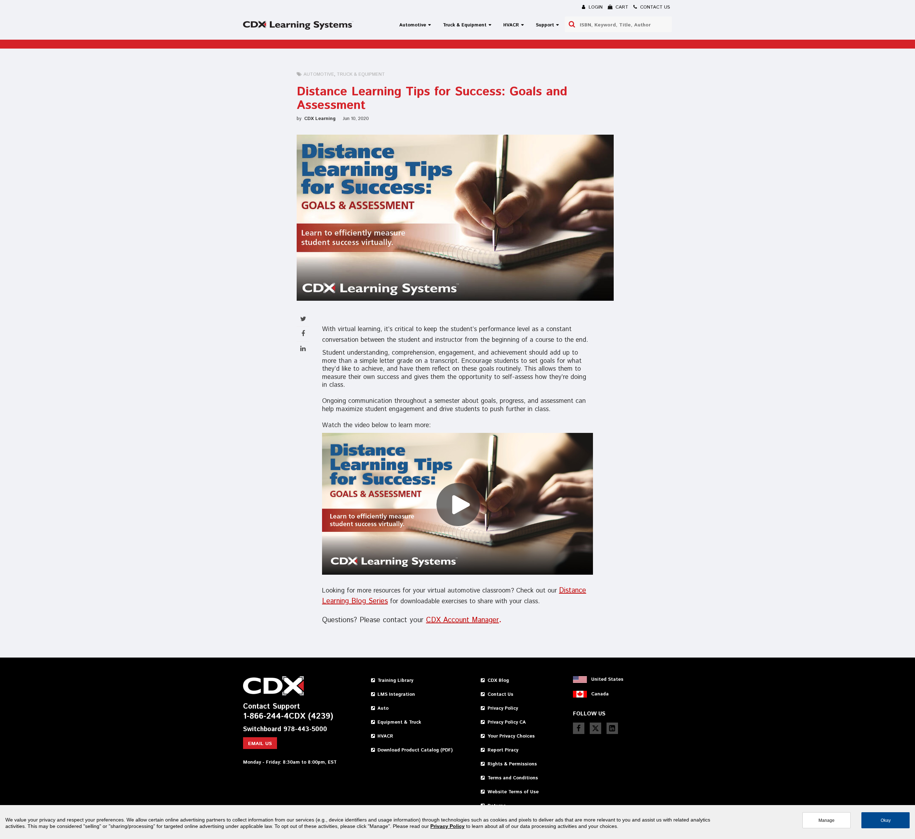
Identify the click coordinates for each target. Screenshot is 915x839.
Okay (886, 820)
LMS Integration (396, 694)
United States (607, 679)
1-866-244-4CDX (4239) (288, 716)
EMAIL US (260, 743)
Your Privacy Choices (511, 736)
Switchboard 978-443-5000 (285, 729)
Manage (826, 820)
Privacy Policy (503, 708)
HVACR (385, 736)
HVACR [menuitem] (511, 25)
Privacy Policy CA (507, 722)
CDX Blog (498, 680)
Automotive (318, 74)
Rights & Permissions (512, 764)
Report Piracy (503, 750)
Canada (600, 694)
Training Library (395, 680)
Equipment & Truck (399, 722)
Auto (383, 708)
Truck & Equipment (361, 74)
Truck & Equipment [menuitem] (464, 25)
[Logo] (298, 25)
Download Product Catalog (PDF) (414, 750)
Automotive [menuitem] (412, 25)
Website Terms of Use (513, 792)
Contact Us (500, 694)
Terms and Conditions (513, 778)
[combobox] (618, 24)
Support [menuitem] (545, 25)
